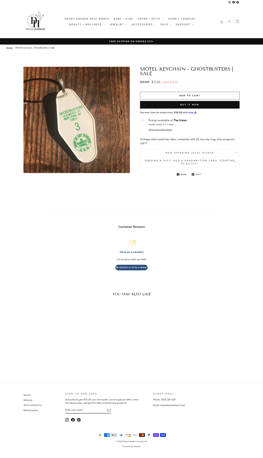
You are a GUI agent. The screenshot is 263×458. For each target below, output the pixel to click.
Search (27, 395)
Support (183, 24)
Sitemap (27, 400)
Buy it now (189, 104)
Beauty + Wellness (86, 24)
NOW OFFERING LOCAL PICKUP (190, 152)
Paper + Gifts (149, 18)
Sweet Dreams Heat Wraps (87, 18)
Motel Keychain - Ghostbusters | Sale (35, 47)
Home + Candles (182, 18)
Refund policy (30, 410)
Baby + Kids (123, 18)
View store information (160, 129)
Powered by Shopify (131, 446)
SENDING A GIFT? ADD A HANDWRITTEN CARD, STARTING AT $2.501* (190, 162)
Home (9, 47)
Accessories (143, 24)
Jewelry (117, 24)
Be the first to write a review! (131, 267)
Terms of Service (32, 405)
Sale (164, 24)
